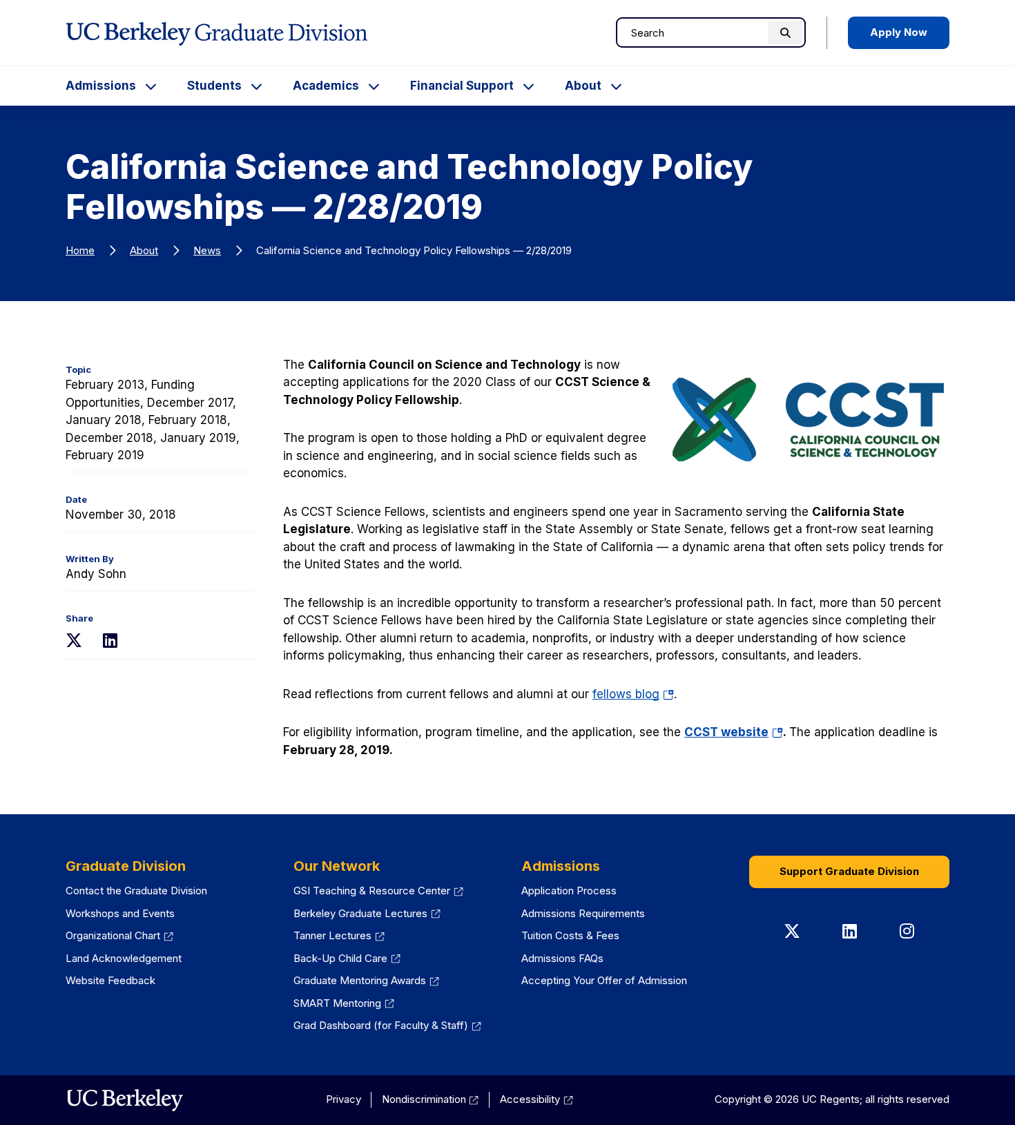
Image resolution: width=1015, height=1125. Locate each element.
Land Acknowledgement (124, 958)
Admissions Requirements (583, 913)
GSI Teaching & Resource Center (371, 890)
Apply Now (898, 32)
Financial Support (462, 86)
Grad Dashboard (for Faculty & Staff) (380, 1025)
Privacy (343, 1099)
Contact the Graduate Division (136, 890)
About (583, 86)
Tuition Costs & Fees (570, 935)
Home (80, 250)
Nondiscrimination (424, 1099)
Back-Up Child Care (340, 958)
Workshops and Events (120, 913)
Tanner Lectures (332, 935)
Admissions (101, 86)
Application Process (569, 890)
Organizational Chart (113, 935)
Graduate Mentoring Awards (359, 980)
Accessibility (530, 1099)
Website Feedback (110, 980)
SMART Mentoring (337, 1003)
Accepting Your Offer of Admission (604, 980)
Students (214, 86)
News (207, 250)
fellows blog (633, 694)
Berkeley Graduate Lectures (360, 913)
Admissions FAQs (562, 958)
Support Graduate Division (849, 871)
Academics (326, 86)
